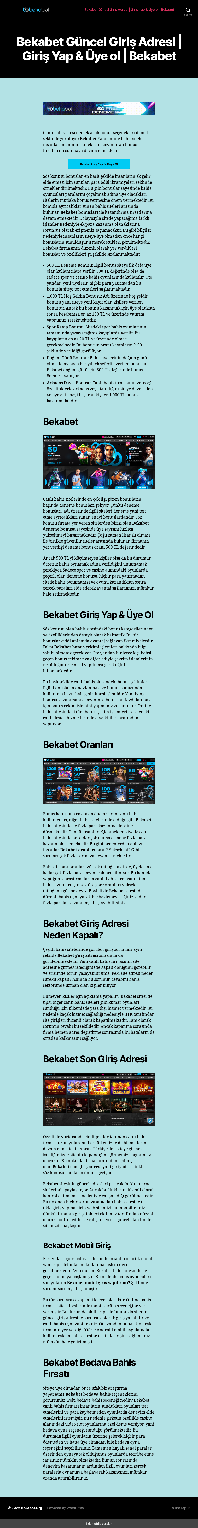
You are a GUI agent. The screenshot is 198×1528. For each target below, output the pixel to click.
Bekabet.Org (31, 1508)
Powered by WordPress (65, 1508)
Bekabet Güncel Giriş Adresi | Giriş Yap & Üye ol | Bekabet (129, 10)
